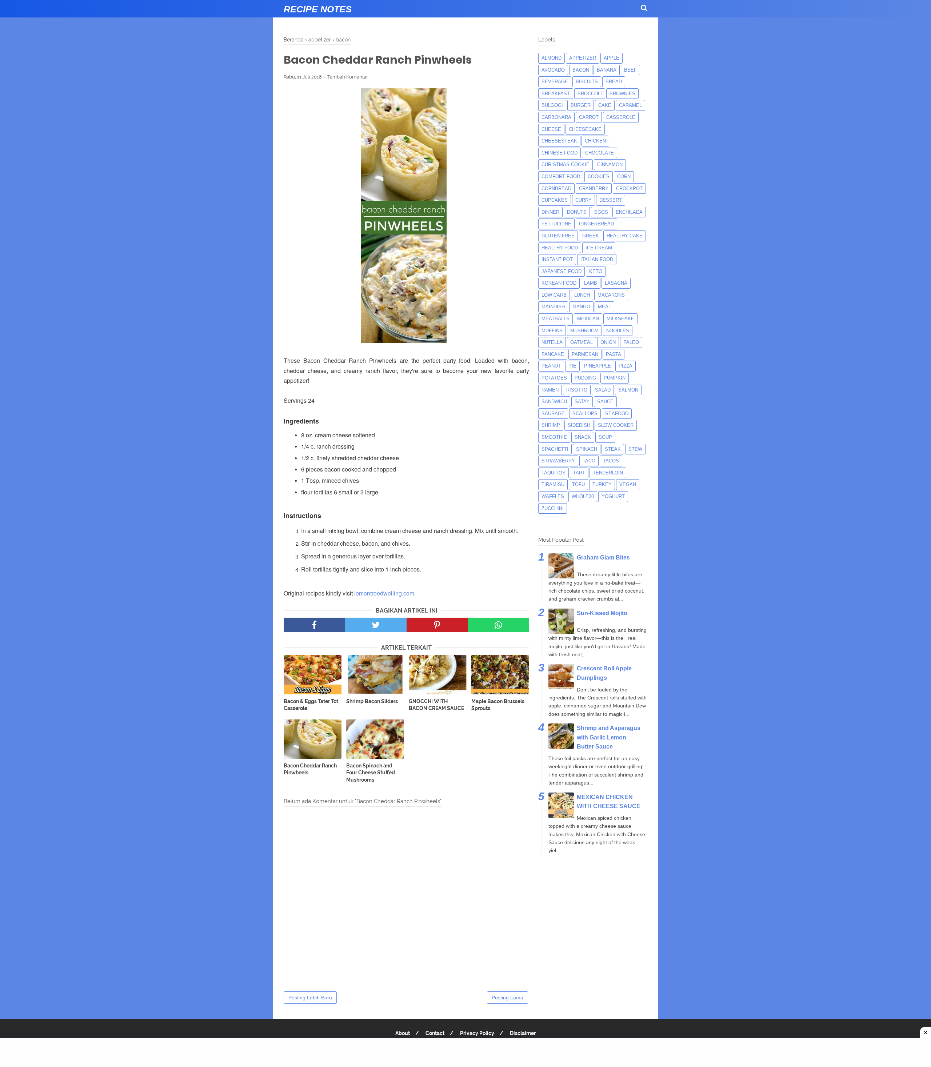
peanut (551, 366)
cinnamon (610, 164)
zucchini (553, 508)
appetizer (582, 58)
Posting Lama (507, 997)
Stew (635, 449)
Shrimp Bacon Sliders (372, 701)
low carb (554, 295)
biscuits (587, 81)
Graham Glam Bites (603, 557)
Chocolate (599, 153)
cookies (599, 176)
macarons (611, 295)
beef (630, 70)
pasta (613, 354)
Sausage (553, 413)
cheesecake (585, 129)
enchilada (629, 212)
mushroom (584, 330)
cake (604, 105)
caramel (630, 105)
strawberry (558, 461)
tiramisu (553, 484)
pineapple (597, 366)
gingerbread (596, 223)
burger (581, 105)
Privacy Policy (477, 1033)
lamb (590, 283)
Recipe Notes (318, 9)
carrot (589, 117)
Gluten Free (558, 235)
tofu (578, 484)
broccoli (590, 93)
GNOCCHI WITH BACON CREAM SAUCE (436, 704)
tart (579, 473)
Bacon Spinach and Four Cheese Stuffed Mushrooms (370, 773)
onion (608, 342)
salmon (628, 390)
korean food (559, 283)
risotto (576, 390)
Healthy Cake (625, 235)
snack (583, 437)
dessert (610, 200)
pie (572, 366)
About (402, 1033)
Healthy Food (560, 247)
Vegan (627, 484)
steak (613, 449)
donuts (577, 212)
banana (606, 70)
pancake (553, 354)
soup (605, 437)
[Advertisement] (465, 1052)
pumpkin (615, 378)
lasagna (616, 283)
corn (624, 176)
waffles (553, 496)
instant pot (557, 259)
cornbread (556, 188)
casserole (620, 117)
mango (581, 306)
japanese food (562, 271)
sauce (605, 401)
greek (590, 235)
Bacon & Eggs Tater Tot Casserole (311, 704)
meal (604, 306)
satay (582, 401)
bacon (580, 70)
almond (552, 58)
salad (603, 390)
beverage (555, 81)
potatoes (554, 378)
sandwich (554, 401)
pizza (625, 366)
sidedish (579, 425)
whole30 (583, 496)
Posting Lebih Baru (310, 997)
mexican (588, 318)
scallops (585, 413)
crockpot (629, 188)
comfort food (561, 176)
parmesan (585, 354)
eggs (601, 212)
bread (614, 81)
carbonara (556, 117)
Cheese (551, 129)
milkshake (620, 318)
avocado (553, 70)
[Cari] (644, 8)
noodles (617, 330)
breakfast (556, 93)
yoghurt (613, 496)
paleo (631, 342)
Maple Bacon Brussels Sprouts (497, 704)
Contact (434, 1033)
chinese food (560, 153)
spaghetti (555, 449)
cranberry (593, 188)
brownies (622, 93)
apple (611, 58)
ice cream (599, 247)
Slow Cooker (616, 425)
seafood (616, 413)
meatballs (556, 318)
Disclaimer (523, 1033)
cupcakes (555, 200)
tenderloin (608, 473)
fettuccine (556, 223)
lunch (582, 295)
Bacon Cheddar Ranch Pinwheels (310, 769)
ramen (550, 390)
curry (583, 200)
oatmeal (581, 342)
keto (595, 271)
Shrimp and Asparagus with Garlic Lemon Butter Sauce (608, 737)
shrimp (551, 425)
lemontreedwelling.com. (385, 593)
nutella (552, 342)
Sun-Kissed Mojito (602, 613)
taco (589, 461)
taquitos (554, 473)
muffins (552, 330)
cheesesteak (559, 141)
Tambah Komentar (347, 77)
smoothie (554, 437)
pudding (585, 378)
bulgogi (552, 105)
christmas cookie (566, 164)
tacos (611, 461)
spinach (586, 449)
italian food (596, 259)
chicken (595, 141)
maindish (553, 306)
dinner (550, 212)
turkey (602, 484)
